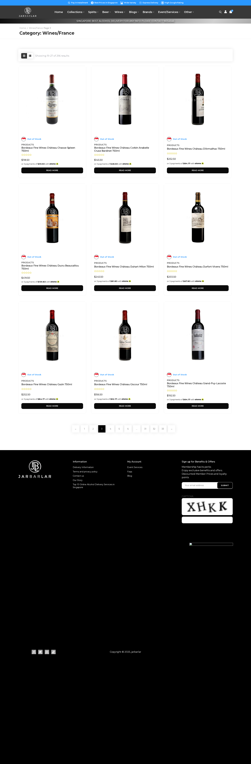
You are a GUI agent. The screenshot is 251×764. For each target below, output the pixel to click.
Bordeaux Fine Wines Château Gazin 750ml (46, 384)
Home (22, 28)
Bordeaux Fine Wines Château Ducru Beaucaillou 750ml (50, 267)
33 (163, 429)
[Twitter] (40, 652)
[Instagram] (47, 652)
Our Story (78, 480)
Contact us (78, 476)
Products (27, 144)
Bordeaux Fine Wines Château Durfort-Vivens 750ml (197, 266)
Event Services (134, 467)
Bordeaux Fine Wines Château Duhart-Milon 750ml (124, 266)
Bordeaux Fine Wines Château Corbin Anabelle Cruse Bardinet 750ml (121, 149)
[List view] (30, 56)
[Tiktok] (53, 652)
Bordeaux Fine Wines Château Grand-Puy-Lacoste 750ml (196, 385)
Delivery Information (83, 467)
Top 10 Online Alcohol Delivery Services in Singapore (94, 486)
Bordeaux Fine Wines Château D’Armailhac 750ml (196, 148)
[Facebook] (34, 652)
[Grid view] (24, 56)
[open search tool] (220, 12)
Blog (129, 476)
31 (145, 429)
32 (154, 429)
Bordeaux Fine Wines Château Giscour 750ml (120, 384)
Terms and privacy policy (85, 471)
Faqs (129, 471)
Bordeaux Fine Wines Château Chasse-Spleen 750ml (48, 149)
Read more (52, 170)
